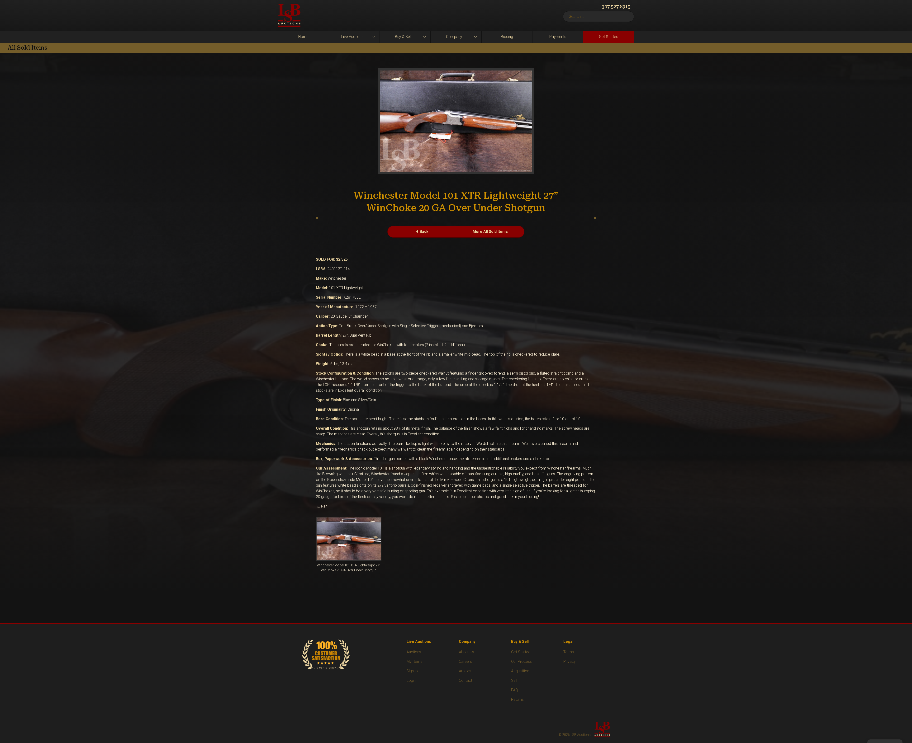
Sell (514, 680)
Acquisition (520, 671)
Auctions (414, 652)
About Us (466, 652)
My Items (414, 661)
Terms (568, 652)
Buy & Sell (403, 36)
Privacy (569, 661)
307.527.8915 (616, 6)
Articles (465, 671)
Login (411, 680)
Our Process (521, 661)
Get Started (608, 36)
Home (303, 36)
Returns (517, 699)
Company (454, 36)
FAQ (514, 690)
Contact (465, 680)
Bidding (507, 36)
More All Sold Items (490, 231)
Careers (465, 661)
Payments (557, 36)
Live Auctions (352, 36)
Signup (412, 671)
